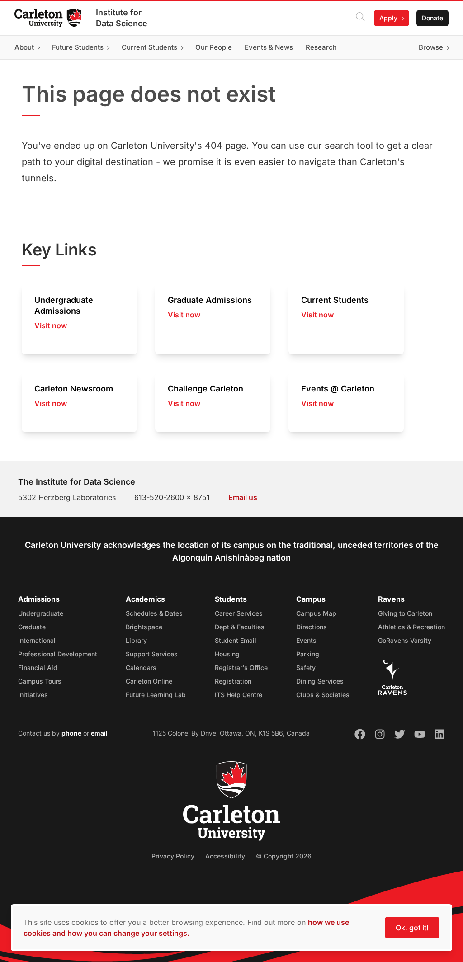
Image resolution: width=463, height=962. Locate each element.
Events (306, 640)
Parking (307, 654)
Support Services (152, 654)
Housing (227, 654)
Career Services (239, 613)
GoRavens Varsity (404, 640)
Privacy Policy (172, 856)
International (37, 640)
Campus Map (316, 613)
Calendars (141, 667)
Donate (432, 18)
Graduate (32, 627)
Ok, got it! (412, 927)
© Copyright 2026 (284, 856)
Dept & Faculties (240, 627)
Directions (311, 627)
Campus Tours (39, 681)
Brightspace (144, 627)
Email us (242, 497)
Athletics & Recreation (411, 627)
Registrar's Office (241, 667)
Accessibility (225, 856)
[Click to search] (360, 18)
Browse (431, 47)
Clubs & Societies (323, 694)
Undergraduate (40, 613)
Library (136, 640)
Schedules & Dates (154, 613)
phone (72, 733)
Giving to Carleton (405, 613)
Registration (233, 681)
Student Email (235, 640)
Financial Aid (37, 667)
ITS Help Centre (238, 694)
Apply (388, 18)
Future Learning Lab (156, 694)
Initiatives (33, 694)
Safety (306, 667)
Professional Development (57, 654)
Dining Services (320, 681)
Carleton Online (149, 681)
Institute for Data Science (121, 18)
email (99, 733)
